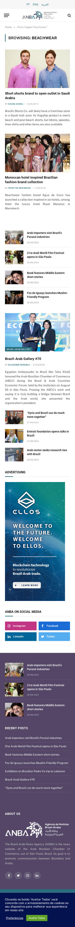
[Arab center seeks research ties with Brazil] (14, 454)
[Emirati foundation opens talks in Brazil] (14, 436)
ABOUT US (12, 814)
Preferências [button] (14, 918)
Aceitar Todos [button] (37, 917)
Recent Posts (16, 728)
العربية (45, 4)
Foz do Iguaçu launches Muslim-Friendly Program (36, 762)
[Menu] (6, 15)
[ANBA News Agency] (39, 15)
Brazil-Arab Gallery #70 (23, 359)
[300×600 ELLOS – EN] (37, 541)
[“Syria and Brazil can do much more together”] (14, 417)
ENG (35, 4)
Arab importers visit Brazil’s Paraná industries (33, 737)
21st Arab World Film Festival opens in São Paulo (35, 746)
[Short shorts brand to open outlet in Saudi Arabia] (37, 69)
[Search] (69, 15)
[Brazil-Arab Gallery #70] (37, 332)
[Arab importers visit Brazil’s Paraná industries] (14, 237)
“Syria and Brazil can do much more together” (34, 787)
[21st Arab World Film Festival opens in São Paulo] (14, 257)
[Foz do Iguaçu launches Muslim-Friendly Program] (14, 297)
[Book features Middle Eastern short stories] (14, 277)
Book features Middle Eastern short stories (32, 754)
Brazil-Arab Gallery (19, 349)
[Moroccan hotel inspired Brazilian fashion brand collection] (37, 153)
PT (28, 4)
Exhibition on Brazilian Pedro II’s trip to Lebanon (35, 771)
